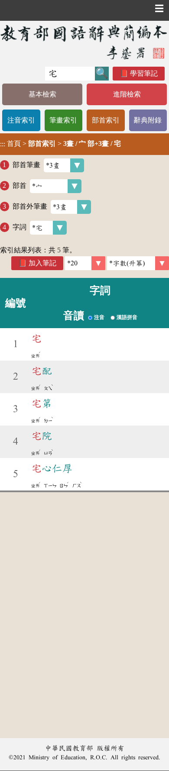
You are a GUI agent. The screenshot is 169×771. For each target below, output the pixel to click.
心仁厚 (52, 468)
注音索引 (21, 120)
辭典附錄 (148, 120)
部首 (19, 185)
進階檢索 (127, 94)
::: (2, 144)
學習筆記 (144, 73)
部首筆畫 (26, 164)
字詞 (19, 227)
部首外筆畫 (30, 206)
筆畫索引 (63, 120)
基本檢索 (42, 94)
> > (60, 144)
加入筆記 (42, 263)
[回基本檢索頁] (84, 42)
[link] (138, 263)
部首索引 (106, 120)
